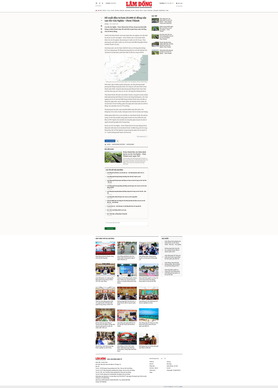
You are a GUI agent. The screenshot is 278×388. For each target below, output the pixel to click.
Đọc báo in (99, 5)
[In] (117, 141)
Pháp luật (122, 10)
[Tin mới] (99, 3)
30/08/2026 (111, 3)
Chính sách (149, 10)
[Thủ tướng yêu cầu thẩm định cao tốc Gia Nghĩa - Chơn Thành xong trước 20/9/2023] (155, 20)
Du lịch (145, 10)
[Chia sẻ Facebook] (101, 26)
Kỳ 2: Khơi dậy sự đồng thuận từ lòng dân (117, 214)
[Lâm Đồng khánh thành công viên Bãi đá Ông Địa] (105, 248)
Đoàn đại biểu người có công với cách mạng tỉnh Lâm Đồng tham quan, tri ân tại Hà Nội (148, 279)
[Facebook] (165, 358)
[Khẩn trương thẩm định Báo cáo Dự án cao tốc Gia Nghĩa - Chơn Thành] (155, 28)
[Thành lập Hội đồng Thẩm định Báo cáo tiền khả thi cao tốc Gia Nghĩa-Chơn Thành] (155, 44)
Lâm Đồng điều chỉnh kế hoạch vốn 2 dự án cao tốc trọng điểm (122, 196)
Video (167, 10)
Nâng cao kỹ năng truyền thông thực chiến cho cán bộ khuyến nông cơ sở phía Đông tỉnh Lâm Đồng (127, 280)
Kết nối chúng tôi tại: (154, 358)
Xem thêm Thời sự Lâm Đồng (105, 238)
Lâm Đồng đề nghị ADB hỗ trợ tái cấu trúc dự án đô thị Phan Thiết (126, 324)
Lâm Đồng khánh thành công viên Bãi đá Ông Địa (105, 257)
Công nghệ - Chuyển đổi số (159, 10)
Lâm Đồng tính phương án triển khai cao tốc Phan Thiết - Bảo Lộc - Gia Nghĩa (173, 243)
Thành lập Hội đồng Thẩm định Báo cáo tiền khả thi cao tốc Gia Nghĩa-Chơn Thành (166, 45)
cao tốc (108, 144)
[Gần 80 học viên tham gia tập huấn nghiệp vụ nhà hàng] (105, 338)
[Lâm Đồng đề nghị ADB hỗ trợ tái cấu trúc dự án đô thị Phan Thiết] (127, 314)
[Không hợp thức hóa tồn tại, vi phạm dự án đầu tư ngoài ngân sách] (127, 293)
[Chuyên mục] (96, 3)
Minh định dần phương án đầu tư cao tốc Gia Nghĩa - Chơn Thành (166, 52)
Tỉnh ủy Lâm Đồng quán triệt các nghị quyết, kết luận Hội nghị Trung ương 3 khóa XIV (104, 303)
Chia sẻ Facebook (110, 141)
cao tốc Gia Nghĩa (130, 144)
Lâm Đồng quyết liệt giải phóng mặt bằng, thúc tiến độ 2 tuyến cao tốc (124, 176)
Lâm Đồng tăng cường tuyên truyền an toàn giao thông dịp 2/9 (148, 258)
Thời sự (108, 10)
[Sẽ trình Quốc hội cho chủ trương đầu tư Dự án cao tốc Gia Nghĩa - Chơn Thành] (155, 36)
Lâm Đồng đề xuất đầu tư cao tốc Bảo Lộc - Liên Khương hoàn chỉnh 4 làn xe (125, 172)
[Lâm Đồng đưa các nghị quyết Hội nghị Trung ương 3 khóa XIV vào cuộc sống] (105, 269)
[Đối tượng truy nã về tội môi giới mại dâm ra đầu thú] (149, 338)
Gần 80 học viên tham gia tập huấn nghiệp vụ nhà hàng (104, 346)
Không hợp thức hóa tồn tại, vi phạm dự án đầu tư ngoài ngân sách (126, 303)
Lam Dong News (179, 6)
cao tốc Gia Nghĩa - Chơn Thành (118, 144)
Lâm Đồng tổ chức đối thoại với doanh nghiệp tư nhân (148, 302)
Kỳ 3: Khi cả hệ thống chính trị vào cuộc (116, 210)
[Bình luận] (101, 29)
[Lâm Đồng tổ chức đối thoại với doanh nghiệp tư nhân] (149, 293)
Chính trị (104, 10)
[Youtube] (161, 358)
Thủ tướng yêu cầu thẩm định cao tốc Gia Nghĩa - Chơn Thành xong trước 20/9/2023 (166, 21)
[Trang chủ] (96, 10)
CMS (171, 386)
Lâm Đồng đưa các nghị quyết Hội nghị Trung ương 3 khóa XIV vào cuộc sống (104, 279)
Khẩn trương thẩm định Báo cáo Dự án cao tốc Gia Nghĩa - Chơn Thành (166, 29)
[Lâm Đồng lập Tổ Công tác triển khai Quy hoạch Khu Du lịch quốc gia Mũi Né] (149, 314)
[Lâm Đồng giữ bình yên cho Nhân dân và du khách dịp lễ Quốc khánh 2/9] (127, 248)
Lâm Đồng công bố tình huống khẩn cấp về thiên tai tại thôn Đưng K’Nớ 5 (172, 264)
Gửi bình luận (110, 228)
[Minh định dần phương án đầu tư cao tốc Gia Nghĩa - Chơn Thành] (155, 52)
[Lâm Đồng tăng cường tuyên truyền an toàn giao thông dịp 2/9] (149, 248)
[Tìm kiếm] (102, 3)
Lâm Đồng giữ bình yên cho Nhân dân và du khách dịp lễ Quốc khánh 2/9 (126, 258)
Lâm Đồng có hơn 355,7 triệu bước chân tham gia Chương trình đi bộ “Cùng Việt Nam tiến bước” (126, 348)
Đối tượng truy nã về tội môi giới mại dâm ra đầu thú (148, 346)
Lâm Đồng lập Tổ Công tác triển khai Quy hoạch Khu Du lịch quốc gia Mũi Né (148, 324)
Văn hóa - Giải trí (139, 10)
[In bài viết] (101, 32)
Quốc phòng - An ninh (130, 10)
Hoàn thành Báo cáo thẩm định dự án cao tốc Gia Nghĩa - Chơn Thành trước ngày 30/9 (134, 154)
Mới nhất (100, 10)
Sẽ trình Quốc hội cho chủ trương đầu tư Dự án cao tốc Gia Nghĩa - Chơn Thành (166, 37)
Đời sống (117, 10)
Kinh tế (112, 10)
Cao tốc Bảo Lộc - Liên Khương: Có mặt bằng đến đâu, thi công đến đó (124, 206)
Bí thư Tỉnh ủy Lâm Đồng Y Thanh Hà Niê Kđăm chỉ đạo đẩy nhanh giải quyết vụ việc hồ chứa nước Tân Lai (105, 325)
